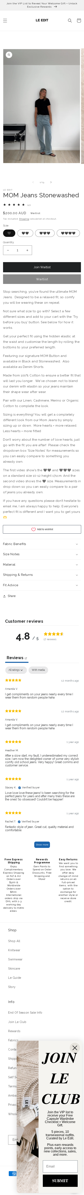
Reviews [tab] (17, 657)
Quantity (8, 242)
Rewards (14, 1031)
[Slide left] (33, 182)
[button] (5, 20)
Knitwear (14, 950)
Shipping (24, 219)
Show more (42, 844)
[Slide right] (50, 182)
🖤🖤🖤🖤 (68, 233)
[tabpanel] (42, 759)
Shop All (14, 941)
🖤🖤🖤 (44, 233)
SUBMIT (60, 1181)
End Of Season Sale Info (25, 1012)
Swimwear (15, 959)
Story (12, 987)
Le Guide (14, 977)
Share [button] (12, 596)
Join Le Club (17, 1022)
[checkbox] (38, 670)
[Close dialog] (75, 1048)
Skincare (14, 968)
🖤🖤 (25, 233)
